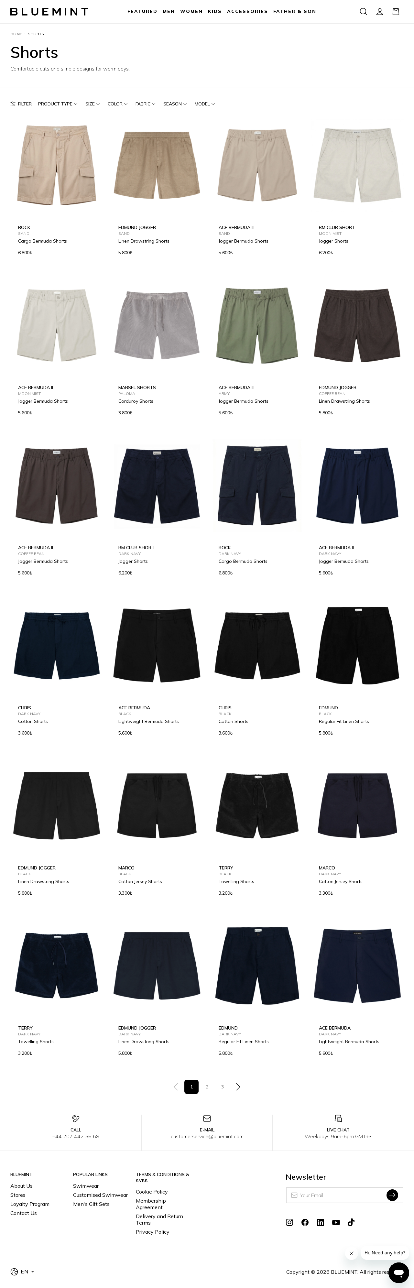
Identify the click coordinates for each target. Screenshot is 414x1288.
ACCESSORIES (247, 11)
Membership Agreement (151, 1203)
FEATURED (142, 11)
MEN (169, 11)
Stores (18, 1195)
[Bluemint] (49, 12)
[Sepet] (396, 11)
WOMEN (191, 11)
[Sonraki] (238, 1087)
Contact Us (23, 1213)
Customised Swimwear (100, 1195)
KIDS (215, 11)
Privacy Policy (152, 1231)
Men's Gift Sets (91, 1204)
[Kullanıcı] (379, 11)
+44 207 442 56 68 (75, 1136)
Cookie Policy (152, 1191)
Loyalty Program (29, 1204)
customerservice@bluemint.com (207, 1136)
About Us (21, 1186)
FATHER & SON (294, 11)
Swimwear (86, 1186)
